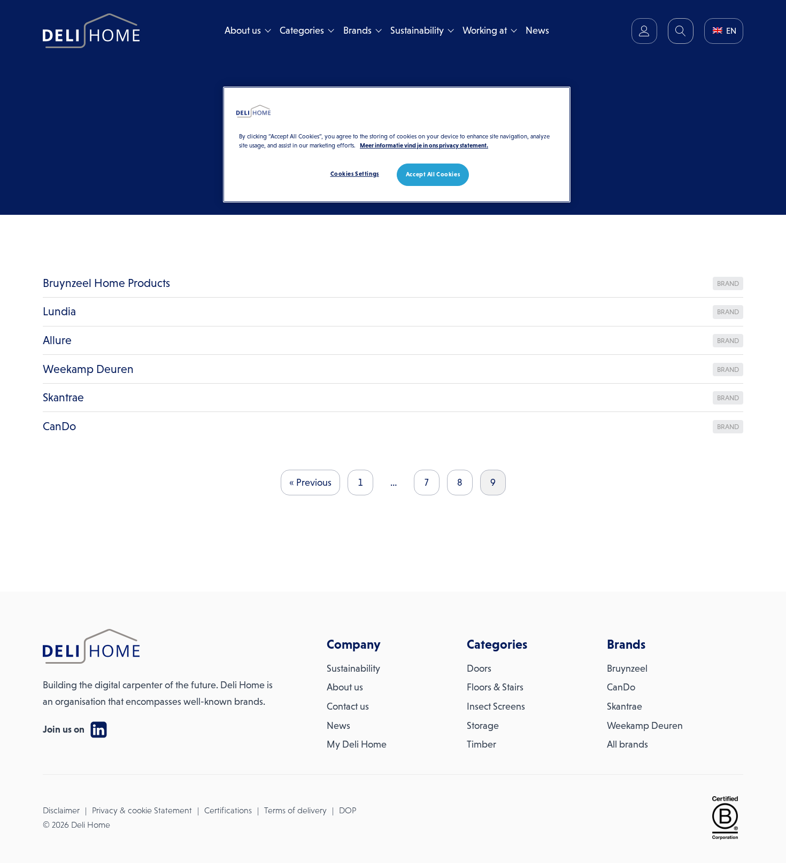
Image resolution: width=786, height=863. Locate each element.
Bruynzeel (627, 668)
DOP (347, 810)
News (537, 30)
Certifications (228, 810)
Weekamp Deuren (645, 725)
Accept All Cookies (433, 174)
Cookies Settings (354, 173)
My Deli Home (357, 744)
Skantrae (624, 706)
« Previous (310, 482)
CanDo (621, 687)
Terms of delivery (295, 810)
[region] (397, 145)
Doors (479, 668)
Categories (302, 30)
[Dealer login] (644, 31)
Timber (481, 744)
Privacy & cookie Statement (142, 810)
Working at (485, 30)
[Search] (680, 31)
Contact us (348, 706)
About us (243, 30)
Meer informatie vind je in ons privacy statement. (424, 145)
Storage (483, 725)
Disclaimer (61, 810)
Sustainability (417, 30)
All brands (627, 744)
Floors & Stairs (495, 687)
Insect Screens (496, 706)
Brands (357, 30)
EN (730, 30)
